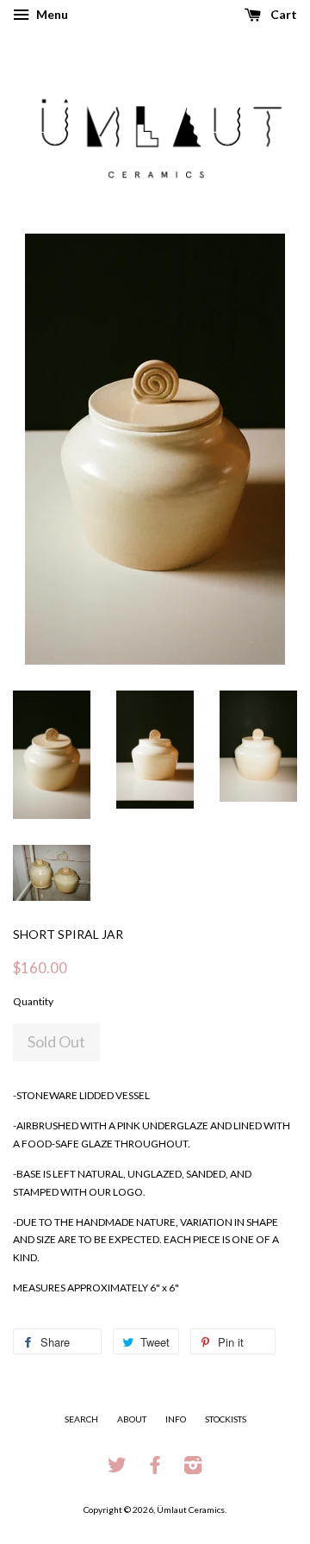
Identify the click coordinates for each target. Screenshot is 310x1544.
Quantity (33, 1001)
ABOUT (131, 1419)
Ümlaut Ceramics (191, 1509)
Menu (51, 14)
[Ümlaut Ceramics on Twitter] (117, 1469)
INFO (175, 1419)
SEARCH (81, 1419)
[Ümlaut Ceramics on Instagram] (192, 1469)
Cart (282, 14)
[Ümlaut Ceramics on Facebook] (155, 1469)
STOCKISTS (225, 1419)
